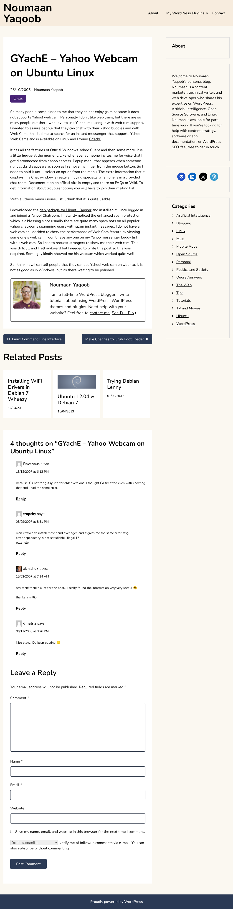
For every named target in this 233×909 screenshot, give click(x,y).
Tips (179, 292)
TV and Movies (188, 308)
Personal (183, 261)
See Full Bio (123, 313)
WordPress (185, 323)
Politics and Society (192, 269)
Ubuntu (182, 316)
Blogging (183, 223)
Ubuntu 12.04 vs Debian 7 (77, 399)
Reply (21, 498)
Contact (218, 13)
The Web (184, 285)
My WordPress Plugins (185, 13)
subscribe (26, 848)
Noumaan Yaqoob (27, 13)
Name (16, 761)
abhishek (30, 568)
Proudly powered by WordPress (116, 901)
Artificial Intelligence (193, 215)
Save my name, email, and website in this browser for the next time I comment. (80, 831)
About (153, 13)
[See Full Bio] (135, 313)
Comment (19, 698)
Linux (18, 98)
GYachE (95, 139)
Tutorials (183, 300)
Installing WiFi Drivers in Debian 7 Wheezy (25, 390)
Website (17, 808)
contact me (100, 313)
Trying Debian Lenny (123, 384)
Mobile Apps (186, 246)
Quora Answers (189, 277)
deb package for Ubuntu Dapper (65, 210)
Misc (180, 238)
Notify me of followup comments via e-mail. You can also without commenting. (77, 845)
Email (16, 784)
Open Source (187, 254)
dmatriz (29, 623)
